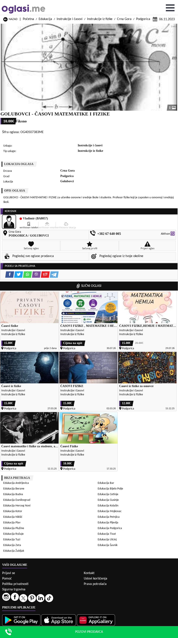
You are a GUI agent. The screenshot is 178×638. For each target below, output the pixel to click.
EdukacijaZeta (12, 545)
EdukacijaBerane (13, 488)
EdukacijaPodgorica (110, 528)
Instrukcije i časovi (69, 19)
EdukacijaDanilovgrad (16, 500)
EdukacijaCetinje (108, 494)
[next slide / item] (174, 67)
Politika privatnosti (15, 584)
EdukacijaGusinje (108, 500)
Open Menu (170, 7)
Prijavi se (8, 573)
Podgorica (143, 19)
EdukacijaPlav (11, 522)
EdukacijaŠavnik (107, 545)
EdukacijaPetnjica (109, 517)
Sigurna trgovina (13, 589)
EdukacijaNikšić (12, 517)
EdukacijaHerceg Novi (16, 505)
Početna (28, 19)
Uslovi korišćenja (95, 578)
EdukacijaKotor (12, 511)
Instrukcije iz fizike (99, 19)
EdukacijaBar (106, 483)
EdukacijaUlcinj (107, 539)
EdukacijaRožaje (13, 534)
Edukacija (45, 19)
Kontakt (89, 573)
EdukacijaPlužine (13, 528)
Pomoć (7, 578)
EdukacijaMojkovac (110, 511)
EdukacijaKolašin (108, 505)
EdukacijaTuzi (11, 539)
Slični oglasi (91, 286)
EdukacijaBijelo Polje (110, 488)
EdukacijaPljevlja (108, 522)
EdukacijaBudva (13, 494)
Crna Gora (124, 19)
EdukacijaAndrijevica (16, 483)
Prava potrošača (95, 584)
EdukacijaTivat (107, 534)
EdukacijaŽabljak (13, 551)
